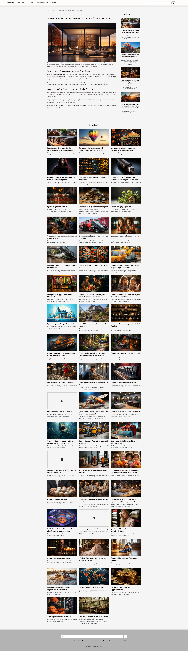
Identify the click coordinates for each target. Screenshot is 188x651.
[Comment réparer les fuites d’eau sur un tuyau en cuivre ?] (62, 225)
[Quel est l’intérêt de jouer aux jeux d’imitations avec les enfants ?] (94, 283)
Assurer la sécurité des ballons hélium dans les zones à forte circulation (130, 56)
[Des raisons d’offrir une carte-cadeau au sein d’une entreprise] (94, 488)
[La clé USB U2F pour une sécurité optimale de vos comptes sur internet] (126, 166)
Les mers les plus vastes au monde (91, 587)
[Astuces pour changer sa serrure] (62, 606)
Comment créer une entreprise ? (59, 558)
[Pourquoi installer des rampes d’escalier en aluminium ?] (62, 254)
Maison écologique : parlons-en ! (123, 207)
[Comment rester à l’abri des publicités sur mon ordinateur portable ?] (62, 166)
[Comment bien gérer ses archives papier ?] (94, 254)
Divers (54, 3)
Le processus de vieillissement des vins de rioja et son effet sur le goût (130, 81)
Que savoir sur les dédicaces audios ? (124, 382)
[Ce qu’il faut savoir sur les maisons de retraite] (94, 313)
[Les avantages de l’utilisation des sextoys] (94, 518)
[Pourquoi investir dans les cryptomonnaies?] (126, 576)
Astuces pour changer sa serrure (59, 617)
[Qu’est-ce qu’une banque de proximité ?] (62, 313)
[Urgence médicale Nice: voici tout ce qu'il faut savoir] (126, 430)
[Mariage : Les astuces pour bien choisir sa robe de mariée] (94, 547)
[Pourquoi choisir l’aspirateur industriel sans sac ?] (94, 430)
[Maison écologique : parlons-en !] (126, 196)
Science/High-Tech (43, 3)
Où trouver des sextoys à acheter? (59, 412)
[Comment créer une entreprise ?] (62, 547)
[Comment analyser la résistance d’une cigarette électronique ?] (62, 342)
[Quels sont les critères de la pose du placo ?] (94, 371)
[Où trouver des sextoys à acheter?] (62, 401)
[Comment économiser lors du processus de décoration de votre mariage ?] (94, 606)
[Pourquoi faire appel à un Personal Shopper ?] (62, 283)
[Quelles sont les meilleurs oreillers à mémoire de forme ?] (126, 518)
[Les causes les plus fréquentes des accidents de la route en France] (126, 137)
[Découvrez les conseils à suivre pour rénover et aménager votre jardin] (94, 342)
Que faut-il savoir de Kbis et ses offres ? (125, 412)
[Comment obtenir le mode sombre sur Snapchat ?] (94, 166)
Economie (10, 3)
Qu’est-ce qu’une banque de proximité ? (61, 324)
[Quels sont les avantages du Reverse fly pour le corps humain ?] (94, 401)
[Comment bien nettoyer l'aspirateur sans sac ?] (126, 547)
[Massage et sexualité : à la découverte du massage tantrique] (62, 459)
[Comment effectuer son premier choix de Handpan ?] (126, 313)
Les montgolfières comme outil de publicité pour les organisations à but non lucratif (92, 150)
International (21, 3)
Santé (31, 3)
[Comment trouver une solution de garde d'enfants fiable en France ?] (126, 283)
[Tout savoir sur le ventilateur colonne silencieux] (94, 459)
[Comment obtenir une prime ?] (62, 488)
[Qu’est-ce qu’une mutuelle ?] (62, 196)
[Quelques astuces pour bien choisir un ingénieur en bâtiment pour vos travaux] (126, 488)
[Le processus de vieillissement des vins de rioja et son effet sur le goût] (130, 72)
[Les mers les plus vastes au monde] (94, 576)
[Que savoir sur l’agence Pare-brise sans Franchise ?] (94, 225)
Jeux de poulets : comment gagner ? (60, 382)
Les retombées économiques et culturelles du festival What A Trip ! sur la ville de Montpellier (130, 106)
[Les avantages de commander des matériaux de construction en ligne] (130, 23)
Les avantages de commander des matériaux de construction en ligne (130, 32)
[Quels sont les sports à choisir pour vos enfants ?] (126, 225)
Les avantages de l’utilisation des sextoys (94, 529)
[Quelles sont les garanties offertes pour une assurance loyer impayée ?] (94, 196)
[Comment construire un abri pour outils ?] (126, 342)
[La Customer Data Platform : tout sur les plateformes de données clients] (62, 518)
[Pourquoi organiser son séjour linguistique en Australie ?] (62, 576)
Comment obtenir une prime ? (58, 500)
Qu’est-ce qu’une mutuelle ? (57, 207)
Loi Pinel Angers (56, 78)
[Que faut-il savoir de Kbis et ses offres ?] (126, 401)
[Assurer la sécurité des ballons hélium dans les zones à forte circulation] (130, 47)
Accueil (48, 10)
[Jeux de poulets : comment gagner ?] (62, 371)
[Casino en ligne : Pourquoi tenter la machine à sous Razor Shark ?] (62, 430)
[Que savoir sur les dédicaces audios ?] (126, 371)
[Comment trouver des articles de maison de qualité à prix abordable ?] (126, 254)
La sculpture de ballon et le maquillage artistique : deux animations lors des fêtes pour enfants (125, 472)
